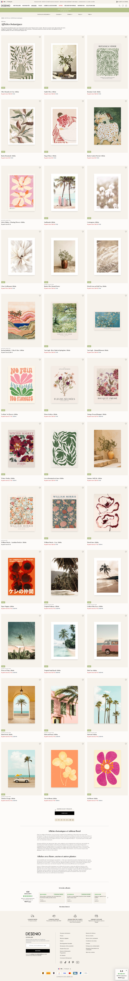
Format (69, 14)
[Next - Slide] (108, 897)
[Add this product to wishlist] (40, 37)
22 (70, 820)
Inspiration (81, 5)
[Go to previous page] (56, 820)
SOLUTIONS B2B (90, 5)
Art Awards (62, 955)
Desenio (69, 976)
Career (62, 941)
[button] (121, 974)
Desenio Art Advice (90, 933)
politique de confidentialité (36, 954)
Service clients (89, 935)
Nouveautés (26, 5)
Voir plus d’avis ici (64, 906)
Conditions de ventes (91, 941)
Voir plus (64, 813)
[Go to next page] (73, 820)
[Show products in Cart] (126, 5)
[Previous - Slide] (37, 897)
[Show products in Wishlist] (123, 5)
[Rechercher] (119, 6)
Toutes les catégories (43, 14)
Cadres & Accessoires (50, 5)
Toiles (40, 5)
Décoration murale (70, 5)
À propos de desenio (65, 933)
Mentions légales (64, 938)
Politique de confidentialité (92, 946)
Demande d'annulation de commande (92, 949)
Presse (61, 935)
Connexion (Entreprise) (66, 958)
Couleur (58, 14)
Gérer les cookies (90, 952)
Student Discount (64, 948)
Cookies (88, 943)
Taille (79, 14)
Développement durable (66, 943)
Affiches (34, 5)
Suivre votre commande (92, 938)
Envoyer (37, 950)
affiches (39, 850)
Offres (61, 5)
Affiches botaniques (17, 18)
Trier (89, 14)
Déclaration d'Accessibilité (66, 946)
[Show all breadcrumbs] (2, 18)
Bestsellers (17, 5)
